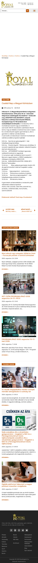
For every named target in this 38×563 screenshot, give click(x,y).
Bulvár (3, 553)
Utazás (15, 537)
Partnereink (27, 539)
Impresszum (28, 537)
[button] (34, 10)
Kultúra (11, 56)
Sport (3, 548)
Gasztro (4, 551)
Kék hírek (15, 539)
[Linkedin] (15, 530)
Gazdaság (5, 539)
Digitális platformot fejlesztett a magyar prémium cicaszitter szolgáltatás (17, 485)
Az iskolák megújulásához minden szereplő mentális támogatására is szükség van (18, 390)
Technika (4, 544)
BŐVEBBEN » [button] (5, 269)
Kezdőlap (5, 56)
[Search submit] (27, 10)
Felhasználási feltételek (28, 542)
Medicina (4, 546)
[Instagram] (19, 530)
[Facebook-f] (11, 530)
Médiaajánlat (28, 535)
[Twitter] (22, 530)
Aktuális (4, 537)
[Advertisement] (19, 35)
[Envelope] (26, 530)
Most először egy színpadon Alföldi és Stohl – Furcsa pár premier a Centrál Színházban (18, 254)
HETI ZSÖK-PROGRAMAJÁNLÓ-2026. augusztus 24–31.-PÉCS (16, 297)
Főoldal (4, 535)
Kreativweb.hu (22, 561)
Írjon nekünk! (28, 550)
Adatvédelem (28, 546)
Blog (25, 548)
